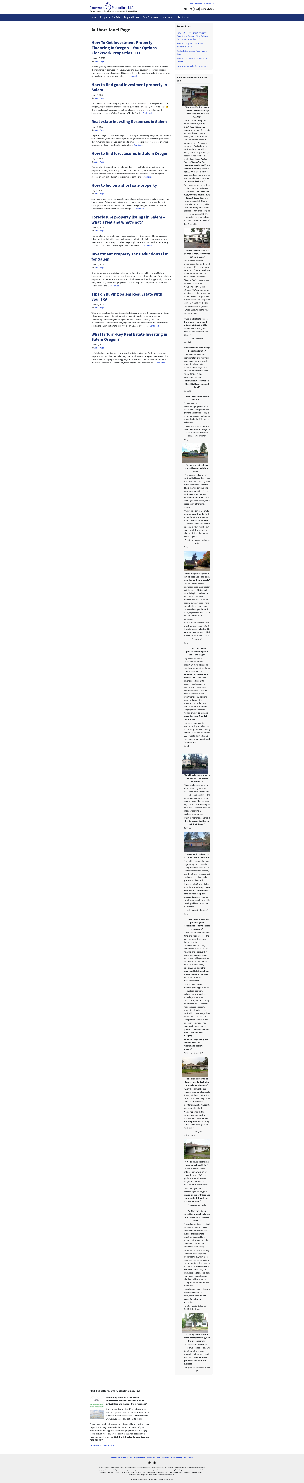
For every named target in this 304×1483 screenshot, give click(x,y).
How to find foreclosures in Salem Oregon (130, 154)
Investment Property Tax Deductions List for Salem (129, 256)
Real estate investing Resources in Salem (129, 122)
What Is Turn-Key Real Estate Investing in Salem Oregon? (129, 336)
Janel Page (99, 61)
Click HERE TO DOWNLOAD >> (103, 1445)
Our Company (196, 3)
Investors (167, 17)
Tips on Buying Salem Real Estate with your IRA (126, 296)
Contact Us (209, 3)
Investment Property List (121, 1457)
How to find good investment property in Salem (129, 87)
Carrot (170, 1479)
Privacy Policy (176, 1457)
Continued (132, 76)
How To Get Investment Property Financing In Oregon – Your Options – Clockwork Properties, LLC (125, 48)
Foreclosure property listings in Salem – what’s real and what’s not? (128, 219)
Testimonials (184, 17)
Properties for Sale (110, 17)
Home (93, 17)
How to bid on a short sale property (124, 185)
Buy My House (131, 17)
